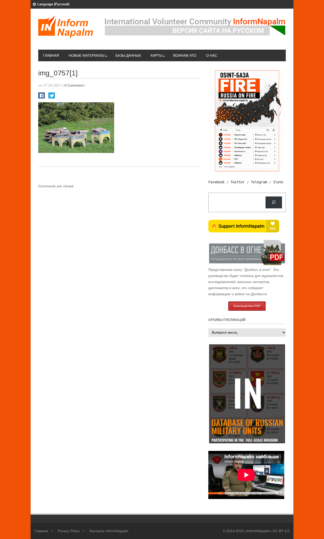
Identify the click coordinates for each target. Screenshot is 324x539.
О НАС (211, 55)
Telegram (259, 182)
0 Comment (74, 85)
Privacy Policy (69, 531)
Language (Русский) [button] (53, 4)
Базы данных (128, 55)
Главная (51, 55)
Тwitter (238, 182)
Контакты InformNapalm (108, 531)
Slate (278, 182)
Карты (156, 55)
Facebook (216, 182)
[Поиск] (274, 202)
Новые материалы (87, 55)
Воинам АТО (184, 55)
